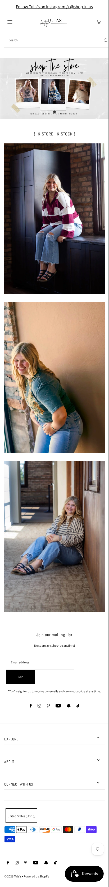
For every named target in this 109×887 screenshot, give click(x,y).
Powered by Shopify (36, 876)
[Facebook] (31, 706)
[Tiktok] (77, 706)
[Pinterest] (48, 706)
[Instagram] (39, 706)
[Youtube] (58, 706)
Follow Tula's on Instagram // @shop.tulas (54, 7)
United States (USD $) (21, 816)
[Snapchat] (69, 706)
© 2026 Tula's (13, 876)
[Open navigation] (17, 21)
